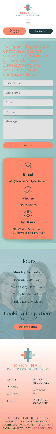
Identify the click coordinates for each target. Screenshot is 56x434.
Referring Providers (41, 402)
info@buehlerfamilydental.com (28, 181)
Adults (12, 401)
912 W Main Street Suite (28, 229)
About (11, 379)
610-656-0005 (28, 205)
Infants (12, 386)
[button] (28, 21)
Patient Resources (41, 381)
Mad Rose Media (42, 428)
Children (13, 393)
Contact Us (39, 391)
